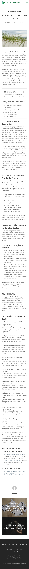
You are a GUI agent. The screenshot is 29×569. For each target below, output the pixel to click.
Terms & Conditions (14, 552)
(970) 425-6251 (6, 545)
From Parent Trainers (12, 114)
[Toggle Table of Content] (24, 92)
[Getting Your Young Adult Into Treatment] (14, 526)
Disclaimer (9, 549)
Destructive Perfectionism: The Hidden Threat (14, 97)
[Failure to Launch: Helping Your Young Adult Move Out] (14, 507)
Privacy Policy (19, 549)
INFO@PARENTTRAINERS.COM (19, 545)
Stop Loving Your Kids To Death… (14, 475)
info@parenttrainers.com (20, 563)
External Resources (11, 116)
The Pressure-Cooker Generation (13, 94)
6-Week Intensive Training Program (14, 454)
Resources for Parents (10, 112)
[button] (27, 2)
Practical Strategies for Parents (14, 105)
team (8, 22)
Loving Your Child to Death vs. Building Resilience (14, 102)
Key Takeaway (8, 107)
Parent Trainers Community (12, 460)
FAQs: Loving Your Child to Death (13, 109)
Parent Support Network (14, 11)
